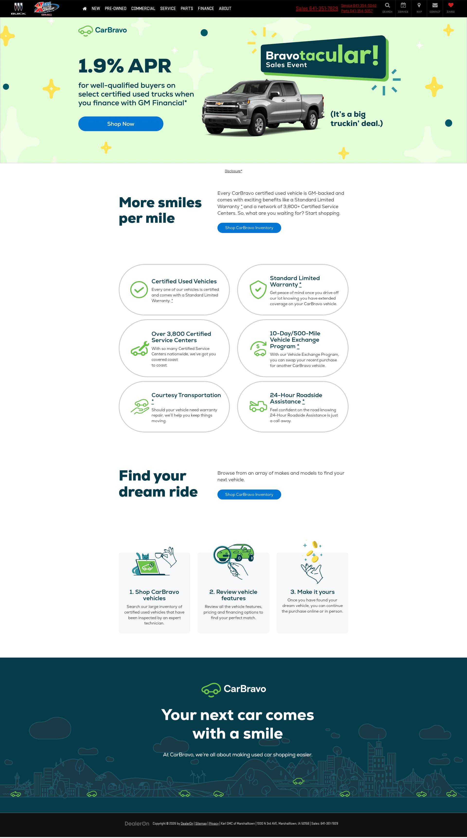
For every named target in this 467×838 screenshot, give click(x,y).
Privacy (214, 824)
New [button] (96, 8)
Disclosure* (233, 171)
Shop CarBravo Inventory (249, 227)
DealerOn (187, 824)
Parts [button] (187, 8)
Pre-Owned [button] (115, 8)
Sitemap (201, 824)
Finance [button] (206, 8)
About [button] (225, 8)
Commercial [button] (143, 8)
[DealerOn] (137, 823)
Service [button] (168, 8)
